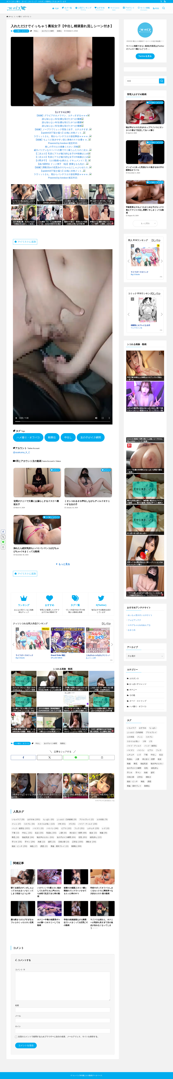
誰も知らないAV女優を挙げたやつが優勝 (61, 119)
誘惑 (44, 846)
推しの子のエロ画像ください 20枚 (61, 147)
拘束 (41, 842)
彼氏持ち (96, 837)
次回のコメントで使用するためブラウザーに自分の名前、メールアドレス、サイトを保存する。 (58, 1036)
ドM (62, 824)
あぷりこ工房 (91, 658)
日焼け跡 (63, 842)
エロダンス (134, 678)
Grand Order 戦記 (58, 655)
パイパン (52, 828)
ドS (72, 824)
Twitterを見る (145, 56)
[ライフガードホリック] (32, 640)
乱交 (39, 833)
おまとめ (131, 630)
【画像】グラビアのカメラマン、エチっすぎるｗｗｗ (62, 115)
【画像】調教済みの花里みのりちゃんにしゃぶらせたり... (61, 167)
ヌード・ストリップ (137, 701)
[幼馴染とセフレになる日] (148, 310)
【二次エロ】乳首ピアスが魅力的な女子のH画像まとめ (61, 153)
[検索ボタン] (164, 8)
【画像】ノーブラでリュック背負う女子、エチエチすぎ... (61, 129)
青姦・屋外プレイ (59, 846)
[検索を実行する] (161, 81)
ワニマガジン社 (136, 328)
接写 (51, 842)
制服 (103, 833)
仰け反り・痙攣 (78, 833)
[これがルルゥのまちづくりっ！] (103, 640)
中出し (36, 31)
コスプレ (29, 824)
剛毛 (15, 837)
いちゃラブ (18, 819)
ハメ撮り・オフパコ (21, 31)
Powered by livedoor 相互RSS (62, 143)
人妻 (62, 833)
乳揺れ (51, 833)
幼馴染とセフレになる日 (140, 325)
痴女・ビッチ (19, 846)
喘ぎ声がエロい (45, 837)
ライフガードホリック (24, 655)
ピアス (66, 828)
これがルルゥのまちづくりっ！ (98, 655)
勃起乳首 (28, 837)
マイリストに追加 (26, 241)
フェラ (79, 828)
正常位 (77, 842)
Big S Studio (20, 658)
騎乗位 (59, 31)
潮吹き (91, 842)
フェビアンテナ (134, 620)
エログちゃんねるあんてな (139, 625)
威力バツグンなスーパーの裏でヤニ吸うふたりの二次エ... (61, 150)
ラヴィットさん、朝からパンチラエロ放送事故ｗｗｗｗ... (61, 136)
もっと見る (145, 223)
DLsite (106, 623)
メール (18, 1016)
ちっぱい (48, 819)
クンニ (16, 824)
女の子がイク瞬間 (48, 31)
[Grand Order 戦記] (68, 640)
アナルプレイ (86, 819)
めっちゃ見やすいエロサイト (140, 615)
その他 (132, 695)
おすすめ (33, 819)
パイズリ (38, 828)
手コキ (17, 842)
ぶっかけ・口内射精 (66, 819)
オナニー (133, 690)
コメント (20, 969)
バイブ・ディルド (87, 824)
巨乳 (83, 837)
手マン (30, 842)
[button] (23, 757)
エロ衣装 (102, 819)
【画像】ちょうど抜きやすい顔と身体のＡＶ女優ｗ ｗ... (62, 140)
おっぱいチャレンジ (137, 684)
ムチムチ (93, 828)
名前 (17, 1005)
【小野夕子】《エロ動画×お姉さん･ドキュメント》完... (62, 160)
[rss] (165, 1)
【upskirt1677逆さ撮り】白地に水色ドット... (61, 133)
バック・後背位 (21, 828)
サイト (18, 1026)
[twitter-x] (161, 1)
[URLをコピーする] (102, 757)
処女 (93, 833)
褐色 (33, 846)
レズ (105, 828)
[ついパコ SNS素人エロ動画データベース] (16, 8)
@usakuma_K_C (21, 452)
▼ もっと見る (63, 564)
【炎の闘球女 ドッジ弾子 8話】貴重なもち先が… (61, 164)
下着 (15, 833)
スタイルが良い (46, 824)
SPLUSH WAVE (56, 658)
